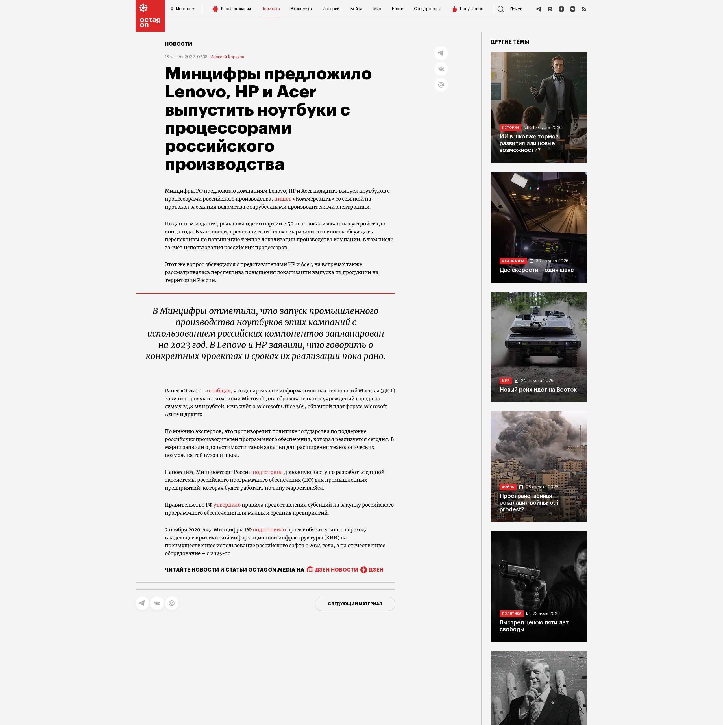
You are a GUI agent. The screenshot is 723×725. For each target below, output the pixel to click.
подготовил (268, 472)
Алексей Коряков (227, 57)
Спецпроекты (427, 9)
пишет (282, 199)
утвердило (227, 505)
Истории (331, 9)
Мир (377, 9)
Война (356, 9)
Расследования (236, 9)
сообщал (219, 391)
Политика (271, 9)
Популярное (471, 9)
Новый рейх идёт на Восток (538, 390)
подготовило (269, 530)
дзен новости (336, 569)
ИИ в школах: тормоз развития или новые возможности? (529, 143)
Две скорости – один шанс (537, 270)
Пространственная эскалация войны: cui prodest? (529, 503)
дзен (376, 569)
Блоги (397, 9)
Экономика (301, 9)
